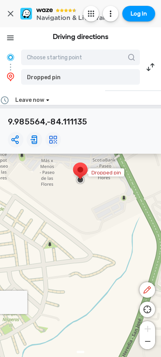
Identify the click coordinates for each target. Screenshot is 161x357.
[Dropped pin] (80, 173)
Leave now (29, 100)
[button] (80, 77)
